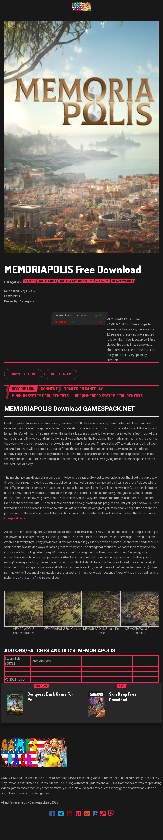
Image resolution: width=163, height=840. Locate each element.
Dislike (62, 321)
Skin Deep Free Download (123, 696)
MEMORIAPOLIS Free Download (72, 269)
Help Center (61, 374)
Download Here (23, 374)
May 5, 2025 (28, 291)
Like (100, 315)
